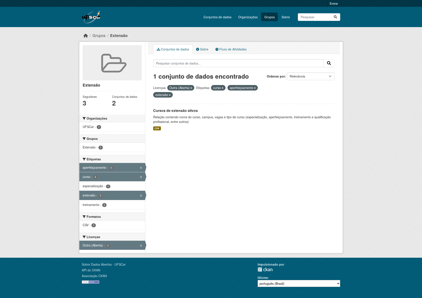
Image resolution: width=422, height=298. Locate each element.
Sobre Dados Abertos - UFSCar (104, 264)
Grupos (269, 17)
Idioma (263, 277)
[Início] (86, 35)
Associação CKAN (94, 276)
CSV (157, 128)
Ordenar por (276, 76)
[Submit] (335, 17)
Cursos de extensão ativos (175, 110)
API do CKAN (91, 270)
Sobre (286, 17)
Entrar (334, 3)
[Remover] (191, 88)
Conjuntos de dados (217, 17)
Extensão (119, 35)
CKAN (265, 269)
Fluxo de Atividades (232, 49)
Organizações (248, 17)
